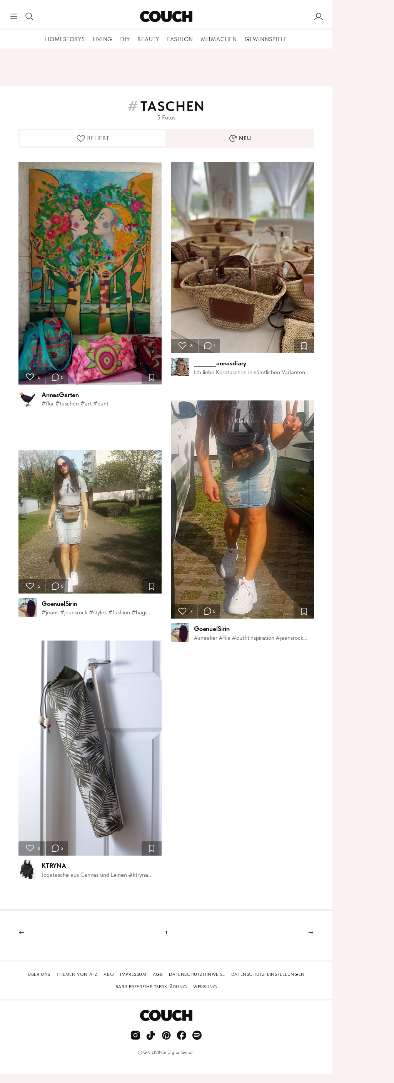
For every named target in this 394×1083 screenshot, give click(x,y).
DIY (125, 39)
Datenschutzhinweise (197, 974)
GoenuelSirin (59, 603)
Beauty (148, 39)
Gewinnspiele (266, 39)
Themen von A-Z (77, 974)
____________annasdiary (220, 363)
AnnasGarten (60, 395)
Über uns (39, 974)
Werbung (205, 986)
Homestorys (65, 39)
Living (103, 39)
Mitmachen (219, 39)
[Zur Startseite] (166, 16)
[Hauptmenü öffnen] (13, 16)
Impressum (133, 974)
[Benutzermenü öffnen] (318, 16)
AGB (158, 974)
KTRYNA (54, 865)
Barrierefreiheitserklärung (151, 986)
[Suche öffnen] (29, 16)
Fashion (180, 39)
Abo (109, 974)
